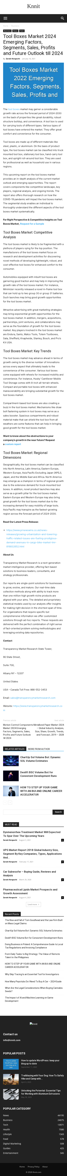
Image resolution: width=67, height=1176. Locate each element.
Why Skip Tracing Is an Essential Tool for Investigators (32, 974)
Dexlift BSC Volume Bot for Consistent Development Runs (34, 938)
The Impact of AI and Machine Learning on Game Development (29, 999)
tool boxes (14, 109)
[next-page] (10, 803)
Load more (32, 904)
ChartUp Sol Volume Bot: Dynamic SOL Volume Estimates (33, 930)
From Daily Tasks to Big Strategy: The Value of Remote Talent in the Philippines (32, 956)
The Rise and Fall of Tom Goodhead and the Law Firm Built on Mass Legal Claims (34, 922)
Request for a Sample (32, 223)
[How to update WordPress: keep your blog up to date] (11, 1064)
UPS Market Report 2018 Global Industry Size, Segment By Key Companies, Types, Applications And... (32, 853)
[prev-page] (5, 803)
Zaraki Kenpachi (13, 58)
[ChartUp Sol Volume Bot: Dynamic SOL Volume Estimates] (11, 760)
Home (5, 25)
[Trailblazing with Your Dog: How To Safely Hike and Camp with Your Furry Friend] (11, 1079)
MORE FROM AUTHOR (39, 749)
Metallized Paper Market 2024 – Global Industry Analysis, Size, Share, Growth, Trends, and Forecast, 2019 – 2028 (49, 729)
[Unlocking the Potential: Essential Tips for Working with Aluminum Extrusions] (11, 1094)
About (45, 1166)
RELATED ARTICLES (14, 749)
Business (15, 25)
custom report (13, 444)
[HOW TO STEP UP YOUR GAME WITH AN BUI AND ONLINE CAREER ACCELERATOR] (11, 791)
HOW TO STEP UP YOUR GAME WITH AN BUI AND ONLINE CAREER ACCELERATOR (41, 791)
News (15, 31)
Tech (22, 31)
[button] (5, 18)
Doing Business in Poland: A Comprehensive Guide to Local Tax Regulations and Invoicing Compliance (34, 946)
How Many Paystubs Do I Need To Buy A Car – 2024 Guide (33, 981)
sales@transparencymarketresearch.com (32, 697)
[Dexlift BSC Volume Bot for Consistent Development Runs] (11, 776)
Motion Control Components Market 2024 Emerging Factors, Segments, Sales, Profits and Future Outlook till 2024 (18, 731)
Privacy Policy (33, 1166)
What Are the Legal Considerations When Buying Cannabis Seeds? (34, 990)
